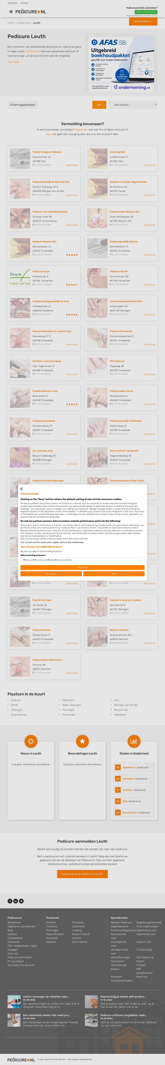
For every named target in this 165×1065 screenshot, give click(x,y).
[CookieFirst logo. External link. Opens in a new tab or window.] (21, 489)
